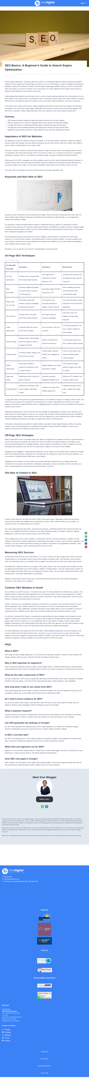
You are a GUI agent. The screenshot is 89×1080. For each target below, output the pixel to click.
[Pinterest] (86, 547)
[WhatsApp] (86, 536)
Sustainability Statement (44, 1065)
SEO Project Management (9, 1011)
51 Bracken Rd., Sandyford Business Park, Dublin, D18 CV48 (21, 881)
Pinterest (7, 1040)
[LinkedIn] (86, 540)
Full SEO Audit (6, 1009)
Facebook (7, 1032)
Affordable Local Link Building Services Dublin (54, 633)
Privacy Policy (44, 1058)
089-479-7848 (8, 876)
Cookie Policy (44, 1051)
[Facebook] (86, 543)
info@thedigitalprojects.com (11, 879)
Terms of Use (44, 1073)
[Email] (86, 533)
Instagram (7, 1035)
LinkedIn (7, 1029)
